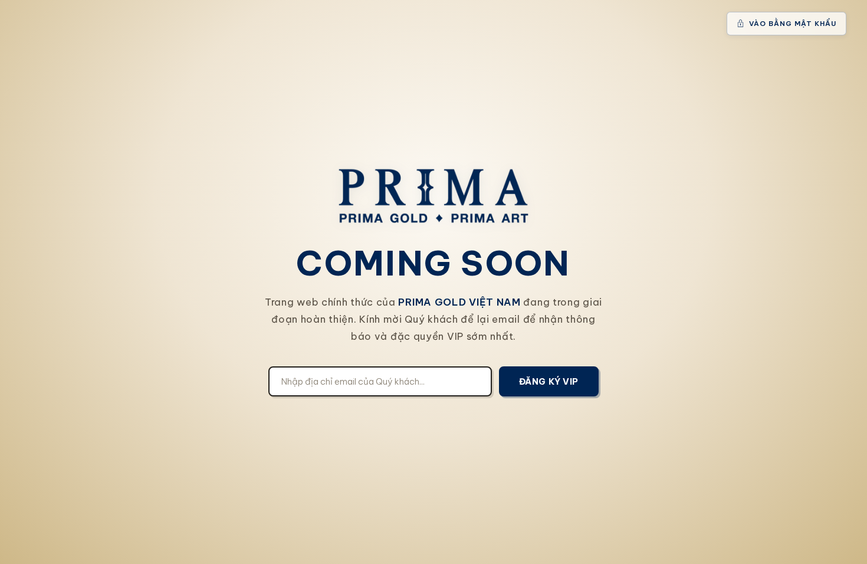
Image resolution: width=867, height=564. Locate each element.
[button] (786, 23)
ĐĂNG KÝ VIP (549, 381)
